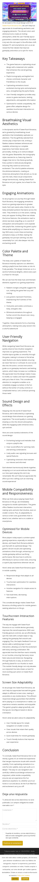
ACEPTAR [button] (25, 879)
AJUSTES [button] (15, 879)
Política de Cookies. (23, 875)
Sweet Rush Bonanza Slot (12, 25)
